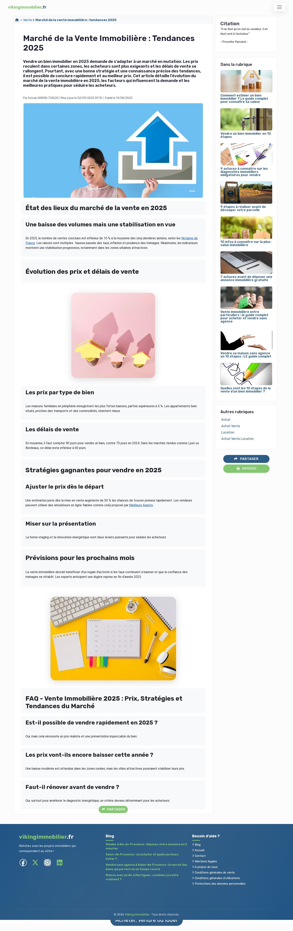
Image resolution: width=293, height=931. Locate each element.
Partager (115, 809)
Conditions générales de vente (214, 872)
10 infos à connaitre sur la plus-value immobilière (246, 243)
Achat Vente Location (237, 439)
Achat (225, 420)
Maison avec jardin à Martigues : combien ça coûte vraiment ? (142, 877)
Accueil (199, 850)
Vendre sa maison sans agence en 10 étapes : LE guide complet (245, 355)
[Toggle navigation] (279, 7)
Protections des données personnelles (220, 883)
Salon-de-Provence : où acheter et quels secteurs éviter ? (142, 857)
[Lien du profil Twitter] (35, 862)
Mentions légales (205, 861)
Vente (27, 20)
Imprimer (248, 468)
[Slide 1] (192, 191)
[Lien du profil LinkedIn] (59, 862)
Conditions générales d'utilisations (217, 878)
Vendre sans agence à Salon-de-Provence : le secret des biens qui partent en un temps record (146, 867)
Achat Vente (230, 426)
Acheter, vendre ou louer (146, 920)
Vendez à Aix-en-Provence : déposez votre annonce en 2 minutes (146, 846)
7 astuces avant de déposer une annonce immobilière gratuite (246, 278)
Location (227, 432)
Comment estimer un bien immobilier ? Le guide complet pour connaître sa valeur (244, 98)
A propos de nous (206, 867)
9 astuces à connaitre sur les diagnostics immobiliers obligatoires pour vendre (244, 172)
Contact (200, 856)
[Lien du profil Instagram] (47, 862)
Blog (197, 844)
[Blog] (17, 20)
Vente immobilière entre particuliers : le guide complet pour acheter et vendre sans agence (244, 316)
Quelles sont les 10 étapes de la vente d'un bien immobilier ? (245, 390)
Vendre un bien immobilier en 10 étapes (245, 135)
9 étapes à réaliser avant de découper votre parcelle (243, 208)
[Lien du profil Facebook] (23, 862)
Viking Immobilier (137, 914)
